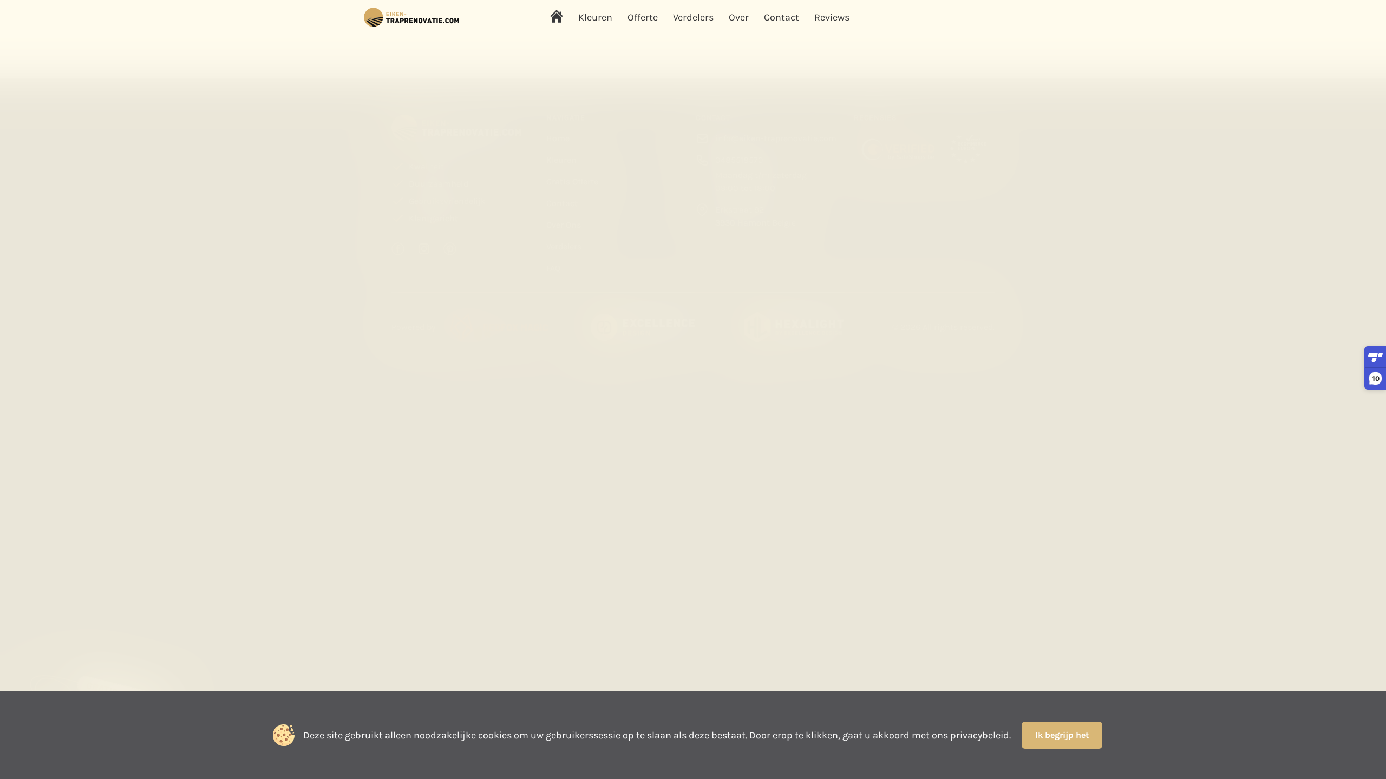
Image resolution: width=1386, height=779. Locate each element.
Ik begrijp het (1062, 735)
